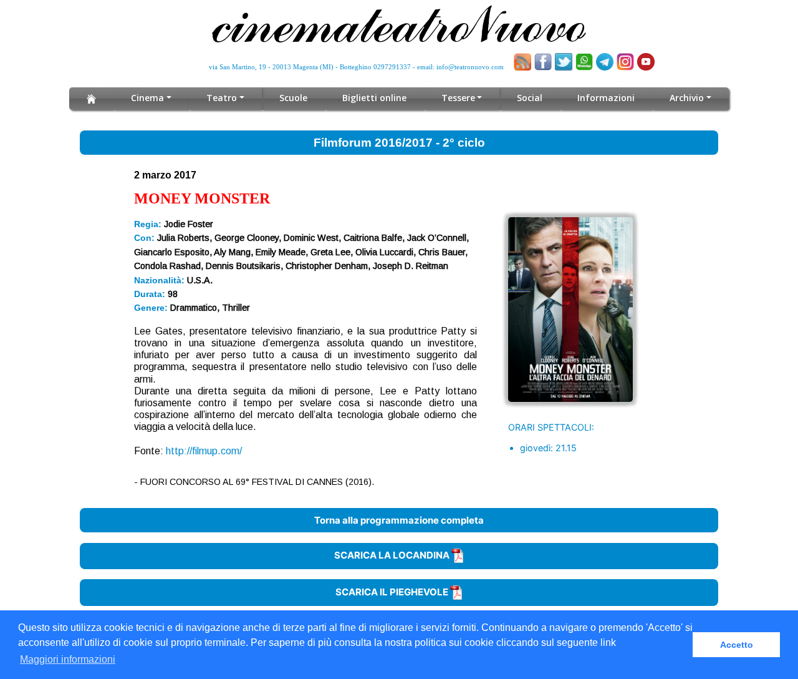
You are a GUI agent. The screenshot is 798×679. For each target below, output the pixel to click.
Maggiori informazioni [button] (67, 659)
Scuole (293, 98)
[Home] (91, 98)
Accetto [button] (736, 645)
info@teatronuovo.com (470, 67)
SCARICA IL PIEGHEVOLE (392, 592)
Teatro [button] (221, 98)
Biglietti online (374, 98)
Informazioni (606, 98)
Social (529, 98)
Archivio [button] (687, 98)
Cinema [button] (147, 98)
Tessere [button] (458, 98)
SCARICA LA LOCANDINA (392, 555)
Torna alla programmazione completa (399, 520)
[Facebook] (543, 62)
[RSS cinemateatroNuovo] (522, 62)
